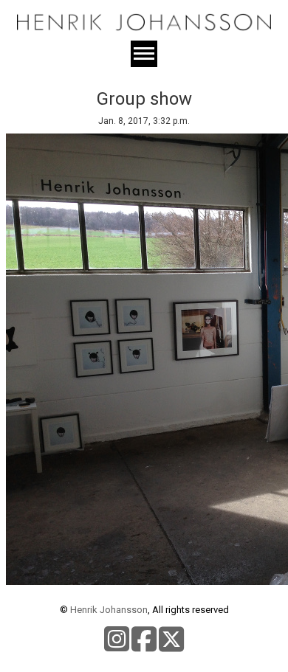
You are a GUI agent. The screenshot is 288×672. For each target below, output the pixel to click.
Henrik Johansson (109, 609)
